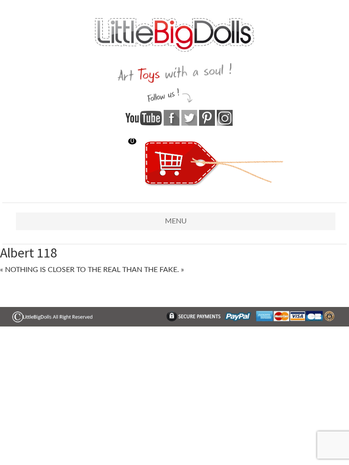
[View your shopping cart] (214, 184)
